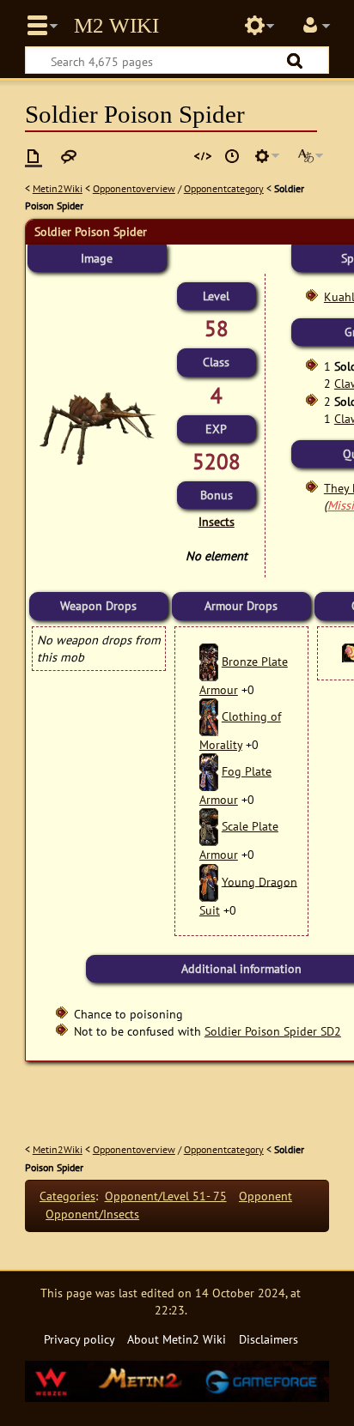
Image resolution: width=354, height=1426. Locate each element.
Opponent (265, 1195)
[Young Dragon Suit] (208, 881)
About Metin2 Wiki (176, 1339)
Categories (67, 1195)
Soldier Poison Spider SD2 (272, 1031)
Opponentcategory (224, 188)
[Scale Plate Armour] (208, 826)
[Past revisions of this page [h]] (232, 156)
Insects (216, 521)
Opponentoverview (134, 188)
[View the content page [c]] (33, 156)
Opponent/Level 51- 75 (166, 1195)
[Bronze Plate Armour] (208, 661)
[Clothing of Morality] (208, 716)
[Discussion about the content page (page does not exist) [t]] (68, 156)
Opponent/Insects (92, 1213)
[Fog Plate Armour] (208, 771)
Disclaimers (268, 1339)
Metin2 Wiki (116, 25)
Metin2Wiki (57, 188)
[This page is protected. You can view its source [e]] (202, 156)
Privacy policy (79, 1339)
